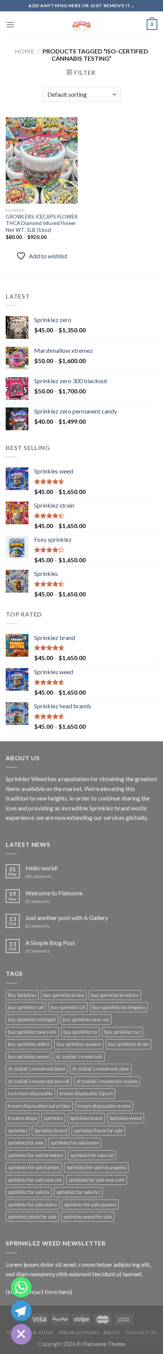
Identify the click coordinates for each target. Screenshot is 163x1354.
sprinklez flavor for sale (98, 1131)
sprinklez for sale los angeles (96, 1167)
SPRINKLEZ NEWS (78, 1332)
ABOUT (112, 1332)
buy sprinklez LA (68, 1007)
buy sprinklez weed (28, 1057)
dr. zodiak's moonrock (79, 1057)
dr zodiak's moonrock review (107, 1081)
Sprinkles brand (86, 1118)
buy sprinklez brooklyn (115, 995)
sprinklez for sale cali (92, 1155)
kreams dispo (22, 1118)
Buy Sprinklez (22, 995)
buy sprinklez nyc (122, 1032)
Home (24, 51)
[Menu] (10, 24)
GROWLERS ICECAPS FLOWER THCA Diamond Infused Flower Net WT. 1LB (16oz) (42, 223)
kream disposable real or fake (39, 1106)
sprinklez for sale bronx (74, 1143)
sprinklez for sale (26, 1143)
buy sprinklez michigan (32, 1019)
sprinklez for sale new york (97, 1180)
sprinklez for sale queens (90, 1204)
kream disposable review (104, 1106)
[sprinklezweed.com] (81, 24)
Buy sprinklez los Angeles (119, 1007)
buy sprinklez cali (26, 1007)
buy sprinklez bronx (63, 995)
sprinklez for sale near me (35, 1180)
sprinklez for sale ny (29, 1192)
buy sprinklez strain (128, 1044)
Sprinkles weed (126, 1118)
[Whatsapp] (21, 1287)
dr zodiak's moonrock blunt (36, 1069)
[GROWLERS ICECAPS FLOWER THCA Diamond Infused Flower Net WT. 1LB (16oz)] (42, 160)
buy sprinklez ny (80, 1032)
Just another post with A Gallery (66, 917)
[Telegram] (21, 1311)
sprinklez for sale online (32, 1204)
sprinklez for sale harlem (34, 1167)
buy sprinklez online (29, 1044)
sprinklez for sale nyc (78, 1192)
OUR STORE (40, 1332)
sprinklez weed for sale (87, 1217)
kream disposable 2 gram (86, 1093)
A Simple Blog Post (50, 942)
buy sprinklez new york (32, 1032)
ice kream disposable (30, 1093)
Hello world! (41, 867)
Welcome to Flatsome (54, 892)
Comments (38, 876)
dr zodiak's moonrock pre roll (38, 1081)
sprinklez (17, 1131)
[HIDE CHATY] (21, 1334)
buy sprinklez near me (86, 1019)
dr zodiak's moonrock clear (100, 1069)
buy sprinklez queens (78, 1044)
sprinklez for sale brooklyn (35, 1155)
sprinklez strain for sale (32, 1217)
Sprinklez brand (50, 1131)
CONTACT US (140, 1332)
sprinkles (53, 1118)
